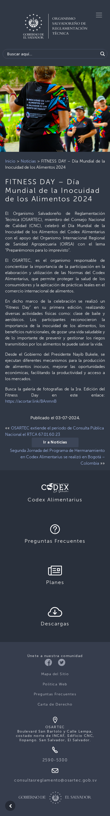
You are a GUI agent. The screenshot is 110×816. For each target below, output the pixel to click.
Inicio (10, 161)
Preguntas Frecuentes (55, 694)
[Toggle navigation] (99, 15)
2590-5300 (55, 760)
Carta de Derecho (55, 704)
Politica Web (55, 684)
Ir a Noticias (55, 442)
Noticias (28, 161)
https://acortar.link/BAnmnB (31, 401)
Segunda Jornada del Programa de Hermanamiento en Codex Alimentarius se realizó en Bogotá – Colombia (57, 457)
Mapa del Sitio (55, 674)
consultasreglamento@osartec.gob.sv (55, 780)
